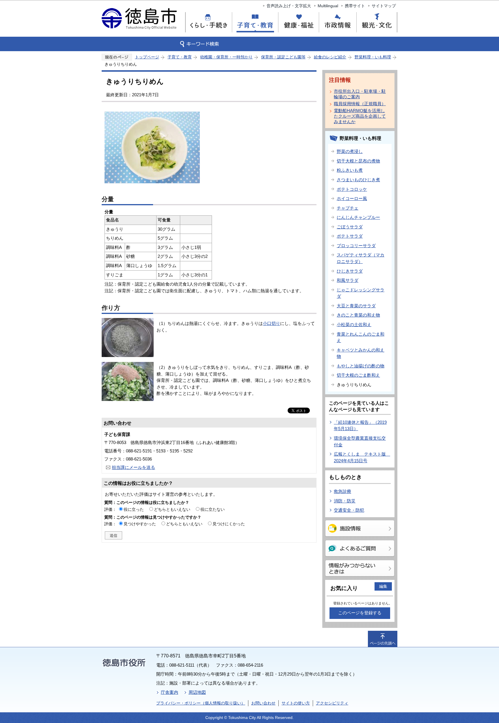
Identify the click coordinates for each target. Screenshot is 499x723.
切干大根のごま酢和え (358, 375)
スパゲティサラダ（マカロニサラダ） (360, 258)
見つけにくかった (229, 524)
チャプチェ (347, 208)
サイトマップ (384, 5)
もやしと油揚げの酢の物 (360, 365)
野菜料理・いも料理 (373, 57)
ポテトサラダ (350, 236)
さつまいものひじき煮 (358, 179)
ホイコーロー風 (352, 198)
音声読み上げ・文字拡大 (289, 5)
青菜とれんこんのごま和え (360, 337)
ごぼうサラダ (350, 226)
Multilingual (328, 5)
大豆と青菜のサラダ (356, 305)
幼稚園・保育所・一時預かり (226, 57)
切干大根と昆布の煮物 (358, 160)
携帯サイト (355, 5)
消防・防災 (344, 500)
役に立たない (212, 509)
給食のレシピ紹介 (330, 57)
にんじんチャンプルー (358, 217)
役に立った (134, 509)
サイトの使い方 (296, 703)
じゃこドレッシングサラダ (360, 293)
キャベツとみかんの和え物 (360, 353)
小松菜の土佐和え (354, 324)
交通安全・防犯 (349, 510)
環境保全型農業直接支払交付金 (360, 441)
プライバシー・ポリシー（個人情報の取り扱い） (200, 703)
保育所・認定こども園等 (283, 57)
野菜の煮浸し (350, 151)
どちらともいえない (172, 509)
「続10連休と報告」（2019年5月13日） (360, 425)
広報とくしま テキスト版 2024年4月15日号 (362, 457)
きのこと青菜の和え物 (358, 315)
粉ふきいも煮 (350, 170)
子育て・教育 (179, 57)
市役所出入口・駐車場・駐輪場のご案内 (360, 94)
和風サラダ (347, 280)
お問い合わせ (263, 703)
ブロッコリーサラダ (356, 245)
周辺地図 (197, 692)
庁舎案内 (169, 692)
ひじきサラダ (350, 271)
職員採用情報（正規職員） (360, 103)
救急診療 (342, 491)
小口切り (271, 323)
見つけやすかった (140, 524)
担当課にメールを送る (133, 467)
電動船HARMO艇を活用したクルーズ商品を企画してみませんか (360, 116)
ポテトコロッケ (352, 189)
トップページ (147, 57)
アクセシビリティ (332, 703)
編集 (383, 586)
